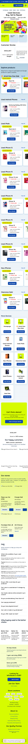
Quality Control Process (14, 729)
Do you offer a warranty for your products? (10, 582)
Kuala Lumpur (8, 696)
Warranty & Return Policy (14, 720)
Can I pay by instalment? (8, 602)
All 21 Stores (22, 10)
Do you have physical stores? (9, 606)
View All (16, 531)
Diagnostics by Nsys (14, 731)
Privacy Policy (14, 716)
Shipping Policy (14, 718)
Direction (4, 509)
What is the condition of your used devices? (11, 554)
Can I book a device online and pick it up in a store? (13, 593)
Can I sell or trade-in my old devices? (11, 610)
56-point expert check (20, 575)
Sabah (14, 10)
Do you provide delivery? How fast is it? (12, 598)
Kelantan (19, 694)
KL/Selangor (5, 10)
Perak (21, 696)
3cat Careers (14, 686)
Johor (18, 10)
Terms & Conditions (14, 714)
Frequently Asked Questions (14, 722)
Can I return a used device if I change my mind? (13, 588)
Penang (16, 696)
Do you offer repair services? (9, 614)
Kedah (10, 10)
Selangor (16, 699)
